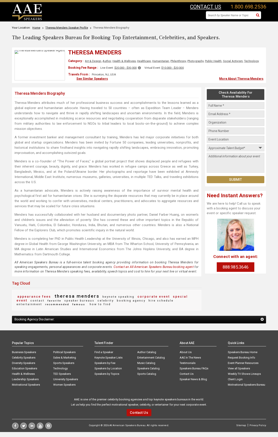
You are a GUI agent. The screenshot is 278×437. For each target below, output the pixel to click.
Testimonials (187, 363)
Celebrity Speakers (23, 357)
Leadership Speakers (25, 379)
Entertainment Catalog (151, 357)
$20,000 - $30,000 (125, 67)
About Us (186, 352)
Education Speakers (24, 368)
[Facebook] (15, 428)
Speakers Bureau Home (242, 352)
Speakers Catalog (148, 368)
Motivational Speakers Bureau (246, 384)
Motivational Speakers (26, 384)
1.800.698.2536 (248, 7)
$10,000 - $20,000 (172, 67)
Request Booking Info (241, 357)
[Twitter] (23, 428)
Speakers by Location (108, 368)
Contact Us (187, 373)
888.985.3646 (236, 267)
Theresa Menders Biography (40, 93)
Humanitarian (160, 61)
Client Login (235, 379)
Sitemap (241, 425)
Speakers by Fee (104, 363)
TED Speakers (62, 373)
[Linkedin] (31, 428)
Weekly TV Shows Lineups (244, 373)
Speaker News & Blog (193, 379)
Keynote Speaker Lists (108, 357)
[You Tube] (40, 428)
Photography (195, 61)
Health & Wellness (124, 61)
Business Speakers (24, 352)
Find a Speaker (103, 352)
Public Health (213, 61)
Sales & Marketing (64, 357)
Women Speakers (64, 384)
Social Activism (233, 61)
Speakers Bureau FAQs (194, 368)
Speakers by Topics (106, 373)
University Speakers (65, 379)
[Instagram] (48, 428)
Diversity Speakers (23, 363)
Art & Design (93, 61)
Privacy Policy (258, 425)
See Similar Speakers (92, 78)
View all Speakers (239, 368)
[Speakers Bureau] (27, 19)
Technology (251, 61)
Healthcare (144, 61)
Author (107, 61)
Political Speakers (64, 352)
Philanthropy (178, 61)
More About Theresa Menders (241, 78)
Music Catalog (146, 363)
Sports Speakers (63, 363)
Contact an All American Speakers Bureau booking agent (154, 267)
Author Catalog (146, 352)
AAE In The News (190, 357)
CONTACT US (205, 7)
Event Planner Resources (243, 363)
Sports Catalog (146, 373)
